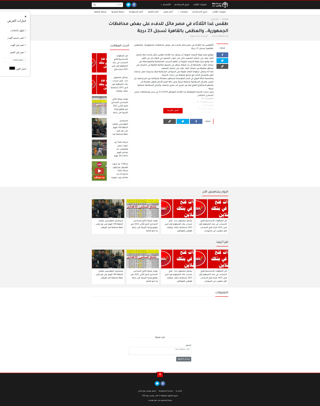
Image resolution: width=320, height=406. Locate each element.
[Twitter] (128, 4)
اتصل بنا (179, 391)
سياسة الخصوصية (166, 391)
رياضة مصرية (118, 12)
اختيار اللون (20, 69)
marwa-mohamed (218, 36)
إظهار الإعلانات (17, 30)
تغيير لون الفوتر (17, 52)
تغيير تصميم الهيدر (16, 37)
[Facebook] (134, 4)
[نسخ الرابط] (222, 66)
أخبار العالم (153, 12)
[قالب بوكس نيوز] (219, 5)
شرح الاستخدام (181, 5)
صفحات (184, 12)
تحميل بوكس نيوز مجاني (147, 391)
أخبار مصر (168, 12)
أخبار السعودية (136, 12)
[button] (25, 16)
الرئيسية (225, 19)
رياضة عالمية (100, 12)
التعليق (188, 345)
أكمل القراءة (173, 111)
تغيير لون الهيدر (17, 45)
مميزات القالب (199, 5)
